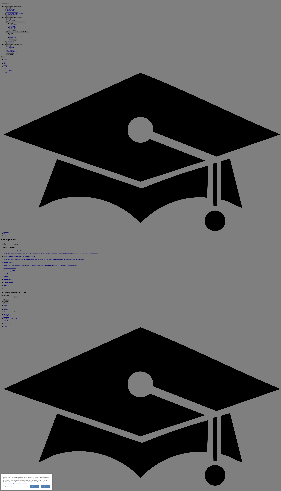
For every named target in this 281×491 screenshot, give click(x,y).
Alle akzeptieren (45, 486)
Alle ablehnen (35, 486)
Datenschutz (9, 483)
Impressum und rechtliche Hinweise (19, 483)
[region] (26, 482)
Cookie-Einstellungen (9, 486)
